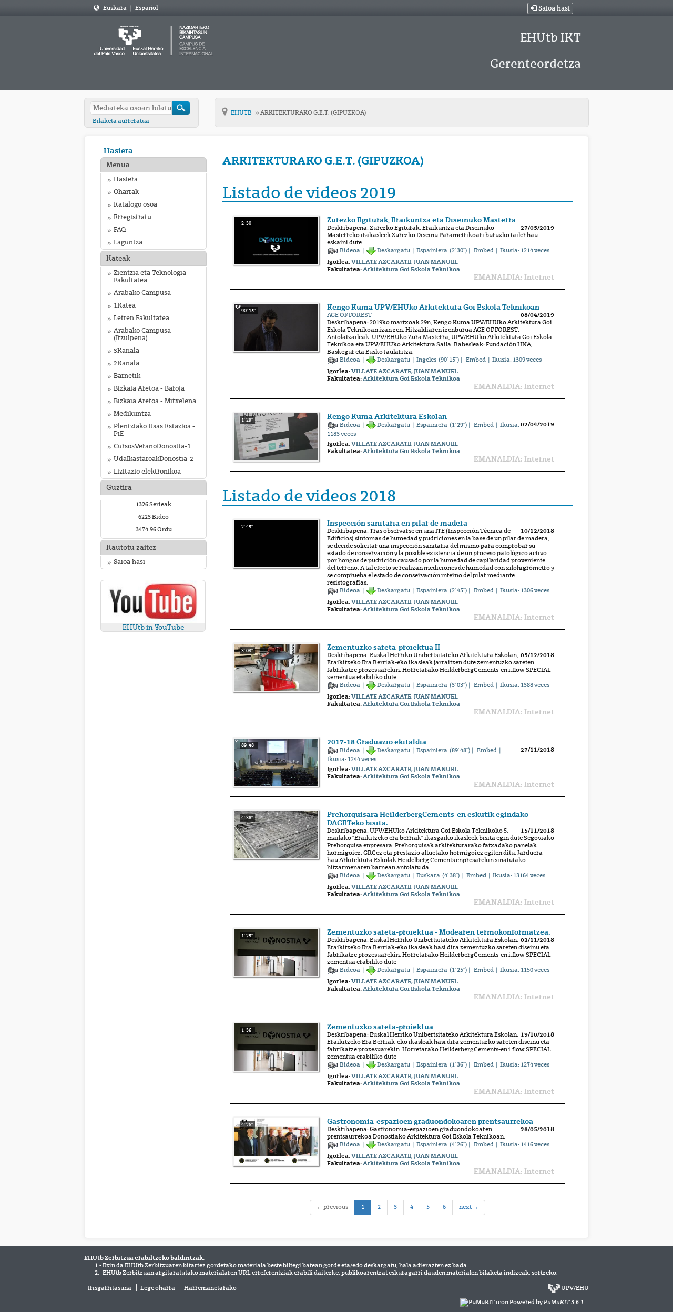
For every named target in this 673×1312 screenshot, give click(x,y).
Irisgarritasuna (109, 1288)
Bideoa (350, 250)
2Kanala (126, 363)
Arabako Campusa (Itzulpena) (142, 334)
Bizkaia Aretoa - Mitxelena (155, 401)
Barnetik (127, 376)
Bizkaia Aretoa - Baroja (149, 388)
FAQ (120, 229)
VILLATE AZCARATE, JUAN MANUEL (404, 261)
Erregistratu (132, 217)
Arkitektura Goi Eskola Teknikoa (411, 269)
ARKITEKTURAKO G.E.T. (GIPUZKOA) (313, 112)
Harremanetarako (210, 1288)
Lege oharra (157, 1288)
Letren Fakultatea (141, 318)
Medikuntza (132, 413)
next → (468, 1207)
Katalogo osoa (135, 204)
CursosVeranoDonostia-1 (152, 446)
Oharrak (126, 192)
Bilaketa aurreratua (121, 121)
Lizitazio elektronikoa (147, 471)
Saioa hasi (553, 8)
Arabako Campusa (142, 292)
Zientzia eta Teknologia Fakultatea (150, 276)
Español (146, 8)
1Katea (125, 305)
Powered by (546, 1302)
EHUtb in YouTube (153, 627)
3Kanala (126, 350)
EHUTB (242, 112)
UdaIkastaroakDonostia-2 (153, 459)
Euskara (115, 8)
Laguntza (128, 242)
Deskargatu (393, 250)
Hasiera (118, 150)
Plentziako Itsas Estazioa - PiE (154, 430)
